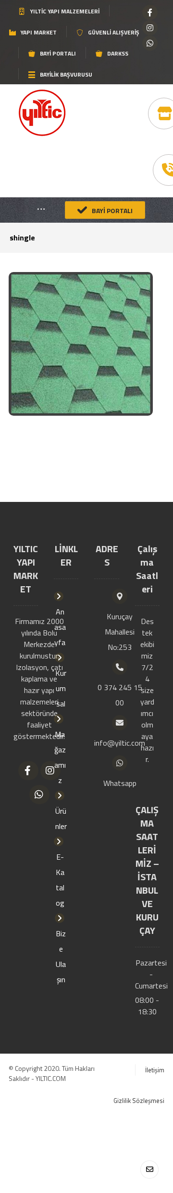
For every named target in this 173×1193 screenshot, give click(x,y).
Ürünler (61, 818)
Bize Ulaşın (61, 956)
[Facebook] (150, 12)
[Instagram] (150, 27)
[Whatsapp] (150, 43)
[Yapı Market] (42, 112)
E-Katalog (60, 880)
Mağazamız (60, 757)
